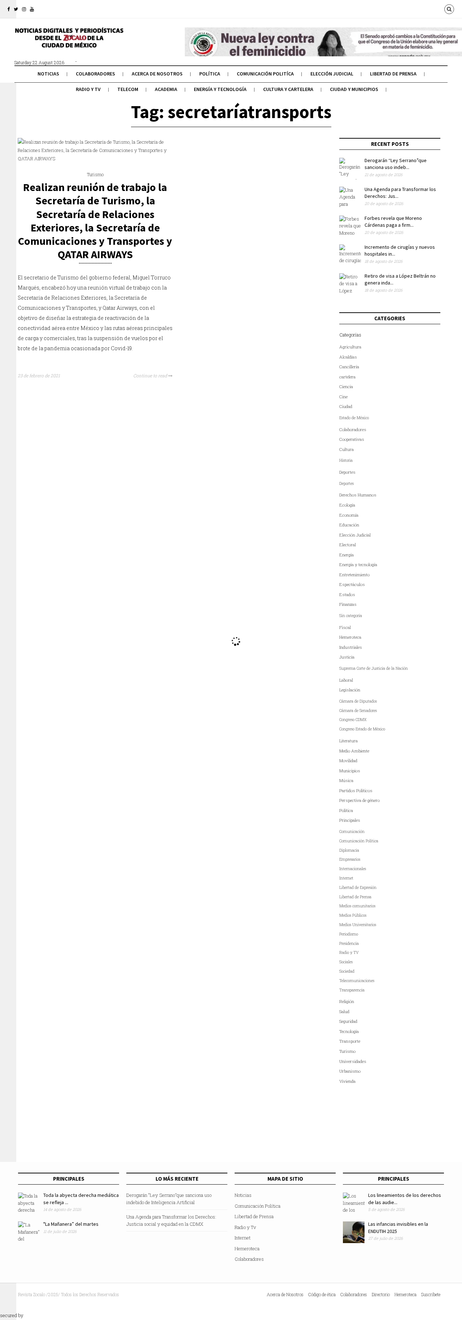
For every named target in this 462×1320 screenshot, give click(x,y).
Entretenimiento (354, 574)
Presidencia (349, 943)
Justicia (346, 657)
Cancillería (349, 366)
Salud (344, 1011)
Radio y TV (349, 952)
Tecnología (349, 1031)
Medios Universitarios (357, 924)
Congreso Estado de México (362, 728)
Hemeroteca (350, 637)
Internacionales (352, 868)
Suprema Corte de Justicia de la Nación (373, 668)
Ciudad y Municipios (354, 89)
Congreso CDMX (352, 719)
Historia (346, 460)
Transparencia (352, 990)
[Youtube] (32, 9)
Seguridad (348, 1021)
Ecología (347, 505)
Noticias (48, 73)
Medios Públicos (352, 915)
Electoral (347, 544)
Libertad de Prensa (393, 73)
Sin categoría (350, 615)
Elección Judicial (331, 73)
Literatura (348, 740)
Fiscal (345, 627)
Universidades (352, 1061)
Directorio (381, 1294)
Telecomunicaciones (356, 980)
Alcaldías (348, 357)
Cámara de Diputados (358, 701)
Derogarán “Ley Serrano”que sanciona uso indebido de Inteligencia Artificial (169, 1199)
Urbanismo (350, 1071)
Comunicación (352, 831)
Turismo (95, 174)
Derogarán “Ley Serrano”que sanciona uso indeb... (396, 164)
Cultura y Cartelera (288, 89)
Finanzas (348, 604)
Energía (346, 554)
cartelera (347, 376)
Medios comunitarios (357, 905)
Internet (346, 878)
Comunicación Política (358, 840)
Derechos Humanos (357, 495)
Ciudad (345, 406)
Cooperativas (351, 439)
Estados (347, 594)
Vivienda (347, 1081)
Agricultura (350, 346)
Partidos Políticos (355, 790)
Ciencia (346, 386)
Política (209, 73)
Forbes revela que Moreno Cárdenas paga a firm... (393, 222)
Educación (349, 524)
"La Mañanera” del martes (71, 1224)
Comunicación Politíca (265, 73)
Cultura (346, 449)
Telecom (127, 89)
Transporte (349, 1041)
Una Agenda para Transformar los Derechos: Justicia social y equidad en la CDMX (171, 1220)
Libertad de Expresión (357, 887)
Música (346, 780)
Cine (343, 396)
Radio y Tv (88, 89)
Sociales (346, 961)
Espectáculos (352, 584)
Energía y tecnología (220, 89)
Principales (349, 820)
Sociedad (346, 971)
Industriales (350, 647)
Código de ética (322, 1294)
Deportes (347, 472)
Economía (348, 515)
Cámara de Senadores (358, 710)
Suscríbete (430, 1294)
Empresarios (349, 859)
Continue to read (150, 375)
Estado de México (354, 417)
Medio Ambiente (354, 751)
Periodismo (348, 934)
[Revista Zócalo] (68, 42)
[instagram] (24, 9)
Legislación (349, 689)
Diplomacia (349, 850)
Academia (166, 89)
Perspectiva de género (359, 800)
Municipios (349, 770)
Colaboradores (95, 73)
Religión (346, 1001)
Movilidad (348, 760)
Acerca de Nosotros (157, 73)
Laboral (346, 680)
